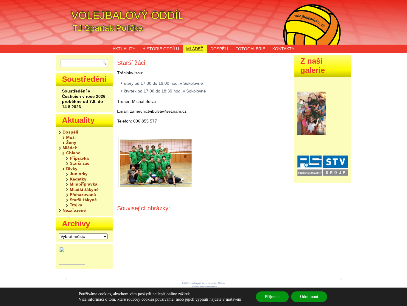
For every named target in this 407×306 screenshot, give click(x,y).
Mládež (70, 147)
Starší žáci (80, 163)
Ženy (71, 142)
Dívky (71, 168)
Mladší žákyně (84, 189)
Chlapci (74, 152)
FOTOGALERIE (250, 48)
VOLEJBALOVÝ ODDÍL (127, 15)
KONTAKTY (283, 48)
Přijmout (272, 296)
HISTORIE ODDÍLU (160, 48)
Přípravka (79, 158)
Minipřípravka (83, 184)
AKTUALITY (124, 48)
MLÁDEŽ (194, 48)
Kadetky (78, 179)
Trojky (76, 205)
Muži (71, 137)
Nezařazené (74, 210)
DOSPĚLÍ (219, 48)
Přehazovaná (83, 194)
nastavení (233, 299)
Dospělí (70, 132)
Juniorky (79, 173)
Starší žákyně (83, 199)
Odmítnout (309, 296)
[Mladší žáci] (156, 163)
